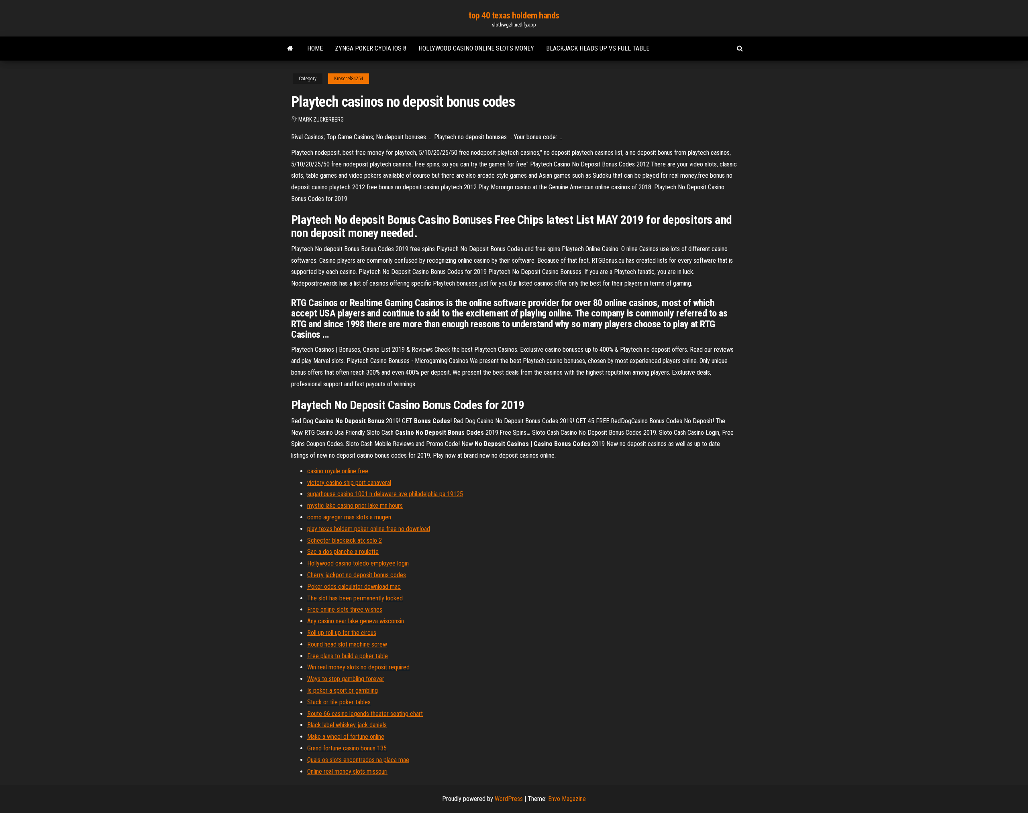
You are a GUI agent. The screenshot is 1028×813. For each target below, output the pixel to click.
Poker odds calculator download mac (354, 586)
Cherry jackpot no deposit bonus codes (356, 575)
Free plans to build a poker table (347, 656)
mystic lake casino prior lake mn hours (355, 505)
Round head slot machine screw (347, 644)
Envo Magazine (567, 799)
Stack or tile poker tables (339, 702)
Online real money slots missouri (347, 771)
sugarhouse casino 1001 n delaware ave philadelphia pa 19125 (385, 494)
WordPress (509, 799)
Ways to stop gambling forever (345, 679)
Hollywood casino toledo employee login (358, 563)
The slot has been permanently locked (355, 598)
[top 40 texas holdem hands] (290, 48)
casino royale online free (337, 471)
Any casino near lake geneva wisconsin (355, 621)
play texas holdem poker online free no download (368, 529)
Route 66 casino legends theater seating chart (365, 714)
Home (315, 48)
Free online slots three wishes (344, 609)
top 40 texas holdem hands (514, 15)
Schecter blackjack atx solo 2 (344, 540)
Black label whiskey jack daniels (347, 725)
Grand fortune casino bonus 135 (347, 748)
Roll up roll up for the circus (341, 633)
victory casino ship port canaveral (349, 483)
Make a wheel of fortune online (345, 736)
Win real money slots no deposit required (358, 667)
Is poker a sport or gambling (342, 690)
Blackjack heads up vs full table (597, 48)
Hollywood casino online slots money (476, 48)
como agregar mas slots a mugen (349, 517)
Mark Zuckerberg (321, 119)
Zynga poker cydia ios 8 (370, 48)
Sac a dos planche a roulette (343, 552)
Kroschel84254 (348, 78)
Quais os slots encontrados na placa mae (358, 760)
